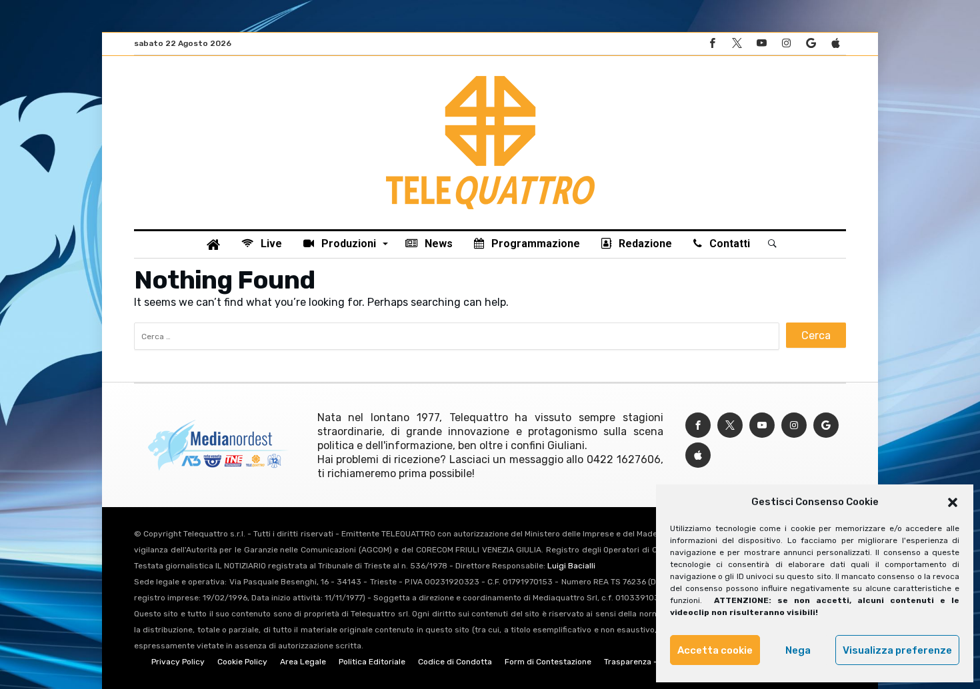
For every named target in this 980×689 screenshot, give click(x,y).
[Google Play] (810, 44)
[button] (952, 502)
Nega (798, 650)
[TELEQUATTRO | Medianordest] (490, 76)
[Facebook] (712, 44)
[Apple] (835, 44)
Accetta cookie (715, 650)
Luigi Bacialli (571, 565)
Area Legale (303, 661)
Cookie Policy (242, 661)
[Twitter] (736, 44)
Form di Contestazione (548, 661)
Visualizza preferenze (897, 650)
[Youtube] (761, 44)
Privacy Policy (178, 661)
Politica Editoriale (372, 661)
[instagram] (786, 44)
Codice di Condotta (455, 661)
